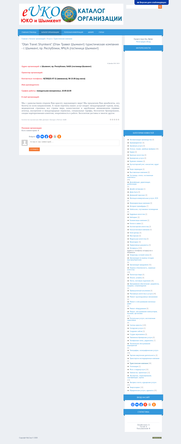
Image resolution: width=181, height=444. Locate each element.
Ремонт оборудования (138, 308)
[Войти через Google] (55, 137)
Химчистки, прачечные (138, 373)
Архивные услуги (136, 146)
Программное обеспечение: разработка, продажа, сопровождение (143, 285)
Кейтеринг (133, 217)
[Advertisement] (41, 56)
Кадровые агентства (137, 214)
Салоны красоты (136, 325)
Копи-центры (134, 233)
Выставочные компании (138, 172)
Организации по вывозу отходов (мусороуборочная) (140, 259)
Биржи (132, 152)
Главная (25, 39)
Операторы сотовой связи (139, 255)
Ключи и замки (135, 223)
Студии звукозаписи (137, 334)
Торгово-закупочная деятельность (142, 355)
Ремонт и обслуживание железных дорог (141, 303)
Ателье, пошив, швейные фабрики (142, 149)
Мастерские (134, 236)
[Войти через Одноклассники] (59, 136)
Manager (53, 120)
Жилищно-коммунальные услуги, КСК (144, 198)
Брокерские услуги (137, 158)
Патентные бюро (136, 275)
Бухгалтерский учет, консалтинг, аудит (144, 164)
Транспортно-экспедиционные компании (144, 358)
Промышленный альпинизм (140, 291)
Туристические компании (63, 39)
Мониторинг (134, 242)
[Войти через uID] (38, 136)
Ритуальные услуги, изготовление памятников (141, 319)
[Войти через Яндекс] (50, 136)
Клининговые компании (138, 220)
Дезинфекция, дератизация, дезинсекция (138, 183)
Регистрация (140, 42)
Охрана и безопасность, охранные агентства (141, 269)
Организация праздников (139, 265)
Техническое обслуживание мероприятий (138, 344)
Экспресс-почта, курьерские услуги (143, 382)
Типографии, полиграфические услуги (144, 350)
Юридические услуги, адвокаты (141, 390)
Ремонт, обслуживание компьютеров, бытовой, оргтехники (142, 312)
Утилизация (134, 366)
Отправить (34, 149)
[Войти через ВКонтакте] (42, 136)
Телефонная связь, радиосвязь (141, 340)
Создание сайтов (136, 331)
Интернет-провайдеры (138, 206)
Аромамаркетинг (136, 143)
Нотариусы (134, 248)
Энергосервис (135, 387)
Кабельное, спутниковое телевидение (144, 209)
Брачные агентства (137, 155)
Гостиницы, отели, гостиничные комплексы (140, 176)
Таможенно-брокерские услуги (141, 337)
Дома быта (134, 192)
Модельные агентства (138, 239)
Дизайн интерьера (136, 189)
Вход (149, 42)
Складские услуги (136, 328)
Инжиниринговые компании (140, 203)
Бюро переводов (136, 169)
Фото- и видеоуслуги (137, 369)
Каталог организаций (37, 39)
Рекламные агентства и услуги (141, 294)
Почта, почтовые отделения (140, 281)
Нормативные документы (139, 245)
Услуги (49, 39)
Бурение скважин (136, 161)
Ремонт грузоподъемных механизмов (143, 297)
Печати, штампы (136, 278)
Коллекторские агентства (139, 226)
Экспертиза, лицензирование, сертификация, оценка (139, 376)
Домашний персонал (137, 195)
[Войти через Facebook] (46, 136)
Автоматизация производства (141, 140)
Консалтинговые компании (139, 230)
